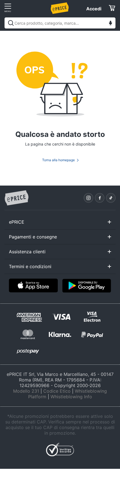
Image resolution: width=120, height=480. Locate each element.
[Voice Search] (110, 24)
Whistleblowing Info (71, 396)
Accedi (93, 8)
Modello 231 (26, 391)
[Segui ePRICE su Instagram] (88, 198)
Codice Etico (57, 391)
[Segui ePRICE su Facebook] (99, 198)
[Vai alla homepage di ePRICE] (16, 198)
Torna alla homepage (58, 160)
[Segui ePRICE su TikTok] (111, 198)
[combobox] (60, 23)
